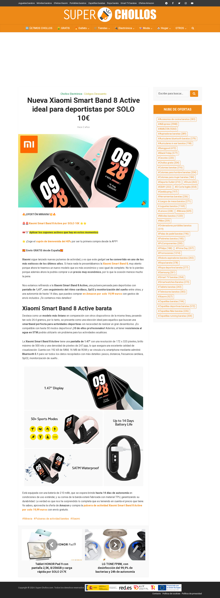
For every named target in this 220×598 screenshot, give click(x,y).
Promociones (170, 253)
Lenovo (166, 211)
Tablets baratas (171, 287)
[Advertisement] (110, 59)
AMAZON (168, 129)
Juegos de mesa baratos (175, 201)
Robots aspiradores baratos (177, 258)
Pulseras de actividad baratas (52, 518)
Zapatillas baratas (96, 3)
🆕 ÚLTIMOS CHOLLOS (39, 28)
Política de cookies (171, 593)
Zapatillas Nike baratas (174, 311)
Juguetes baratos (26, 3)
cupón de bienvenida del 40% (53, 241)
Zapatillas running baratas (176, 316)
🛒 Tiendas (100, 28)
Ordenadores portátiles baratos (174, 227)
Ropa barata (113, 3)
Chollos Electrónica (71, 93)
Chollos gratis (169, 162)
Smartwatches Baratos (174, 282)
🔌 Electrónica (123, 28)
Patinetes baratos (172, 238)
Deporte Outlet (170, 182)
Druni (191, 182)
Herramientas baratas (174, 196)
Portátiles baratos (78, 3)
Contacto (156, 593)
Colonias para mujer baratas (177, 177)
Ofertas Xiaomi (61, 3)
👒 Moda (144, 28)
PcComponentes (171, 243)
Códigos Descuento (95, 93)
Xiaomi (76, 518)
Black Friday (169, 153)
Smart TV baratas (129, 3)
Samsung (167, 272)
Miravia (28, 518)
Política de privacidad (192, 593)
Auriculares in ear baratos (176, 143)
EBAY (165, 187)
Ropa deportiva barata (174, 267)
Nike (165, 220)
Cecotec (167, 158)
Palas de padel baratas (174, 233)
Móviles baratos (44, 3)
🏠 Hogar (162, 28)
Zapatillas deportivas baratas (177, 306)
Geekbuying (168, 191)
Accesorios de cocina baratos (177, 119)
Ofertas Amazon (146, 3)
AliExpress (168, 124)
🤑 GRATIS (63, 28)
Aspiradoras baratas (173, 133)
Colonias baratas (171, 167)
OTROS (180, 28)
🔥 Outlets (81, 28)
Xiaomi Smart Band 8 (115, 263)
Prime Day (185, 248)
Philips (166, 248)
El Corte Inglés (186, 187)
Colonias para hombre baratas (178, 172)
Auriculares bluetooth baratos (178, 138)
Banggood (168, 148)
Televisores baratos (173, 291)
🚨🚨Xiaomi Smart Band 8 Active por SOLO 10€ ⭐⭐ (54, 223)
